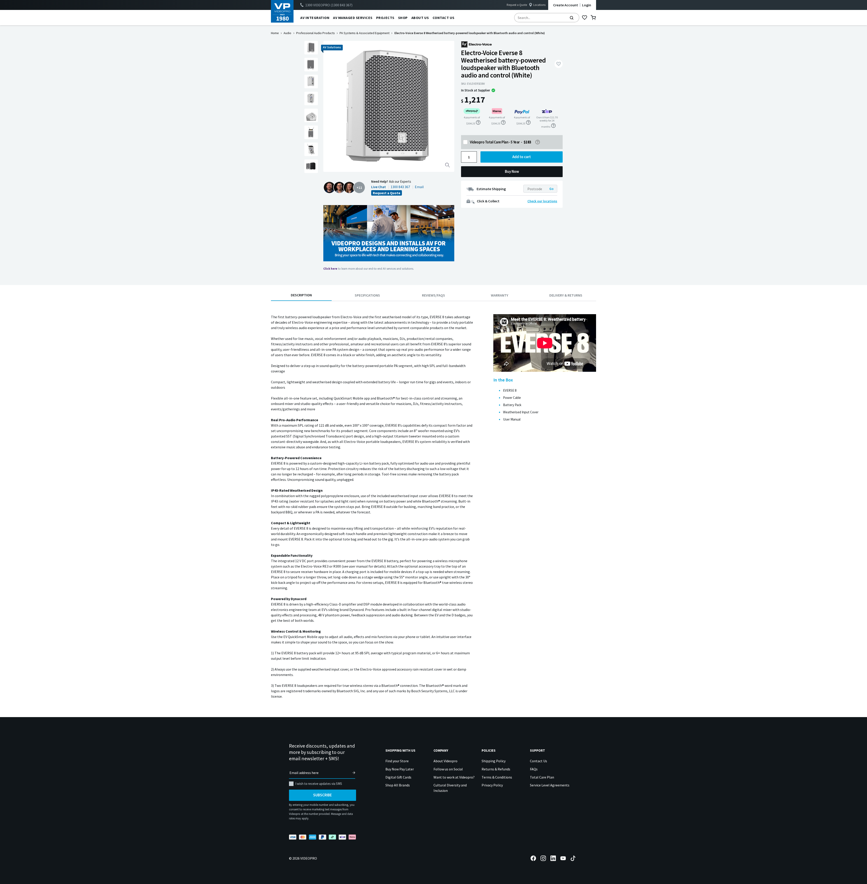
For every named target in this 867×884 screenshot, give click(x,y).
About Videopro (445, 761)
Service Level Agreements (549, 785)
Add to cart (521, 156)
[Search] (571, 18)
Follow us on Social (448, 769)
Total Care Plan (542, 777)
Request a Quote (517, 5)
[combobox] (546, 18)
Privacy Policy (492, 785)
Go (551, 189)
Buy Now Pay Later (399, 769)
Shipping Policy (494, 761)
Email (419, 187)
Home (275, 33)
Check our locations (542, 201)
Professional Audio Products (315, 33)
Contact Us (538, 761)
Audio (287, 33)
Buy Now (512, 171)
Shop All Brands (397, 785)
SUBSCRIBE (322, 795)
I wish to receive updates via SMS (318, 783)
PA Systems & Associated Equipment (364, 33)
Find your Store (397, 761)
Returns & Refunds (496, 769)
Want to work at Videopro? (454, 777)
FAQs (534, 769)
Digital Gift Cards (398, 777)
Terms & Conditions (497, 777)
